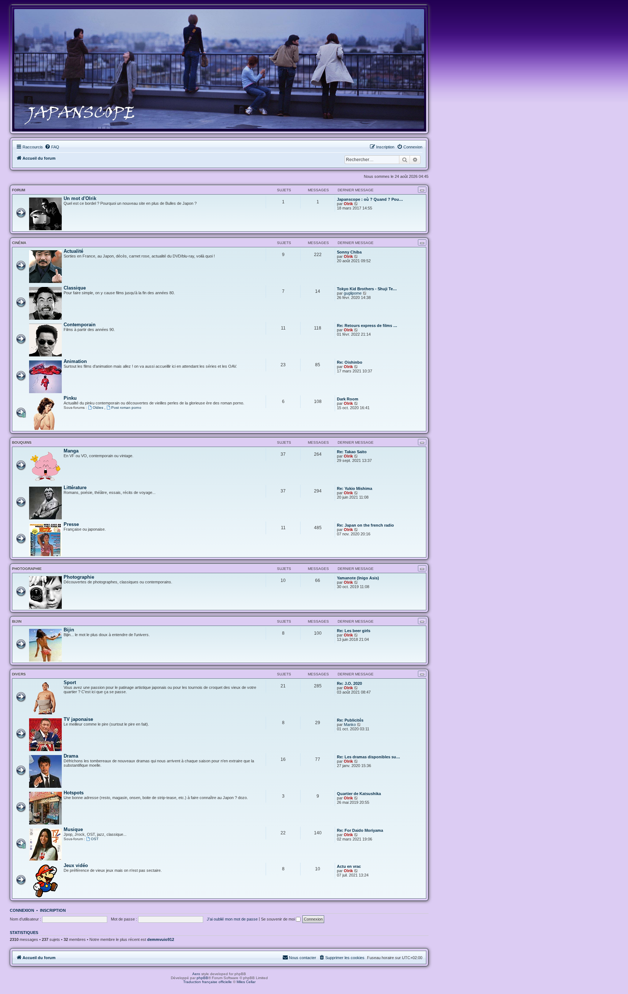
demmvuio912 (160, 939)
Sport (70, 682)
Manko (350, 724)
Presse (71, 524)
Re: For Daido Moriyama (360, 830)
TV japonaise (78, 719)
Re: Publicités (350, 720)
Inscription (53, 910)
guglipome (353, 293)
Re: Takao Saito (352, 452)
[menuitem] (52, 147)
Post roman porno (126, 408)
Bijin (16, 621)
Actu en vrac (349, 866)
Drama (71, 756)
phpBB (202, 978)
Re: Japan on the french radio (365, 525)
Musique (73, 829)
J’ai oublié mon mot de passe (232, 919)
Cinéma (19, 243)
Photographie (27, 569)
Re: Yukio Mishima (354, 488)
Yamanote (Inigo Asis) (358, 578)
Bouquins (22, 442)
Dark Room (347, 399)
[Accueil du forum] (219, 69)
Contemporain (80, 324)
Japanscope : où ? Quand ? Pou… (370, 199)
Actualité (73, 251)
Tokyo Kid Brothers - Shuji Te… (367, 289)
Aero (196, 974)
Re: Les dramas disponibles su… (368, 757)
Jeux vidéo (76, 865)
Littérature (75, 487)
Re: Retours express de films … (367, 325)
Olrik (348, 203)
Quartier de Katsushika (359, 793)
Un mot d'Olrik (80, 198)
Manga (71, 451)
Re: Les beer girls (353, 630)
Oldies (98, 408)
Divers (19, 674)
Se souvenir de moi (278, 919)
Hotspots (74, 792)
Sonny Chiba (349, 252)
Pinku (70, 398)
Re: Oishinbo (349, 362)
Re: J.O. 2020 (349, 683)
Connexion (22, 910)
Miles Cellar (246, 982)
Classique (75, 288)
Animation (75, 361)
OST (94, 839)
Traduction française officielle (207, 982)
